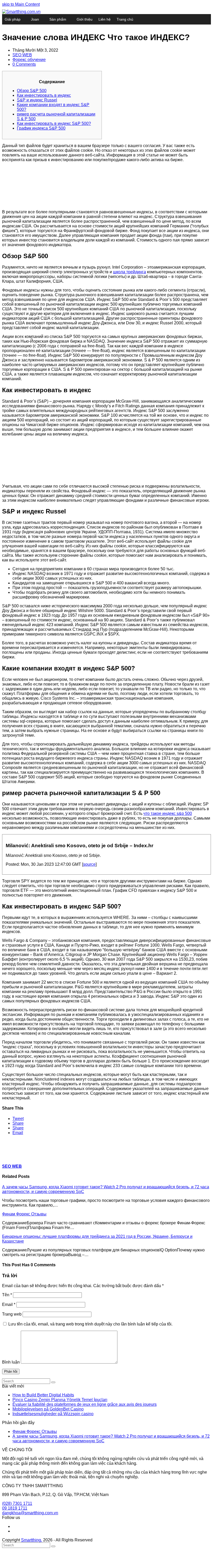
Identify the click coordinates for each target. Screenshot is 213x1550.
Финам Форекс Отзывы (24, 1214)
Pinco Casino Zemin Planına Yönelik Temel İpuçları (59, 1399)
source (89, 864)
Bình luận (11, 1362)
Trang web (12, 1314)
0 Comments (24, 64)
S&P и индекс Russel (37, 100)
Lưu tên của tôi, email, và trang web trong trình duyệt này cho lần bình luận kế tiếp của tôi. (90, 1324)
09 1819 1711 (14, 1508)
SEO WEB (22, 55)
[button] (18, 1118)
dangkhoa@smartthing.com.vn (30, 1513)
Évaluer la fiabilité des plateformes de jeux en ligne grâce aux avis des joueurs (84, 1404)
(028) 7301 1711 (17, 1503)
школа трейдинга (129, 272)
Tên (7, 1295)
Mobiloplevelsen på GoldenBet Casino (48, 1409)
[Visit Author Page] (11, 1156)
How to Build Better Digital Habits (43, 1395)
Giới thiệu (84, 19)
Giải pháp (13, 19)
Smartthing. (31, 1540)
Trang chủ (125, 19)
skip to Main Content (21, 4)
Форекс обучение (29, 59)
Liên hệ (104, 19)
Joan (35, 19)
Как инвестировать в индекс (44, 95)
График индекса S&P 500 (41, 128)
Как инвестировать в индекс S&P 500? (54, 123)
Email (8, 1304)
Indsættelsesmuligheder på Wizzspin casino (53, 1414)
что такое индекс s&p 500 (167, 813)
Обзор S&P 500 (31, 90)
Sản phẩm (57, 19)
